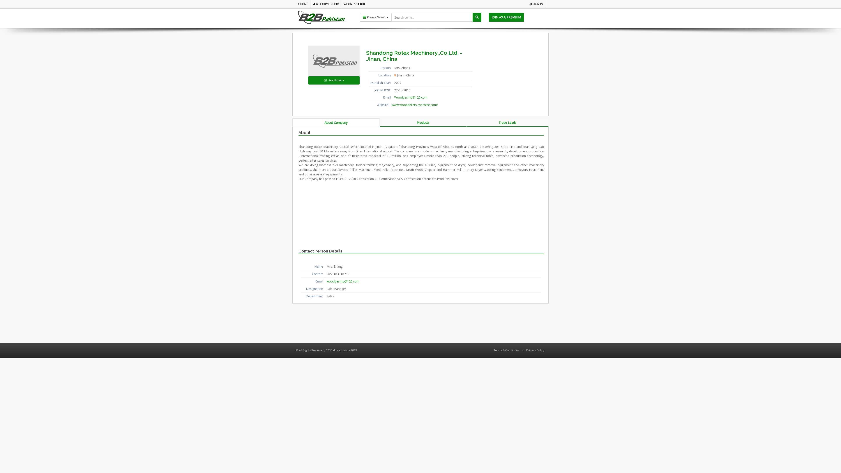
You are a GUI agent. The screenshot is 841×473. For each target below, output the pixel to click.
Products (423, 122)
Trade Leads (507, 122)
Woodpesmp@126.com (411, 97)
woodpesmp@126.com (343, 281)
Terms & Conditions (506, 350)
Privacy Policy (535, 350)
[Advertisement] (514, 73)
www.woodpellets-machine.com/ (415, 105)
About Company (336, 122)
